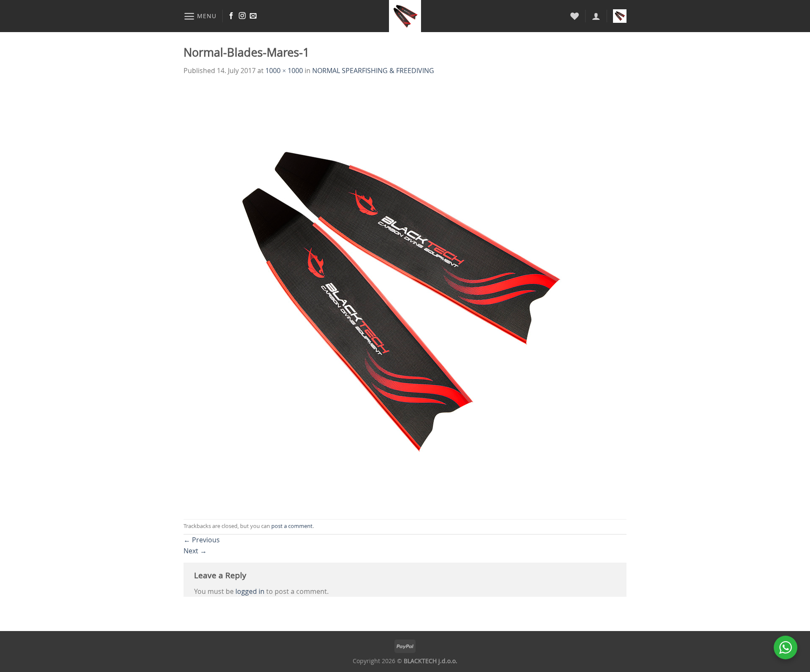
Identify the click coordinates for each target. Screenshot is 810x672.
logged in (250, 591)
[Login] (596, 16)
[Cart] (619, 16)
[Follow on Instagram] (242, 16)
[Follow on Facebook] (231, 16)
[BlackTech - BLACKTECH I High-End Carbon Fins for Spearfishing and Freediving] (405, 16)
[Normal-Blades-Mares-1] (394, 297)
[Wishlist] (574, 16)
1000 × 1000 (284, 70)
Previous (202, 539)
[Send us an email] (253, 16)
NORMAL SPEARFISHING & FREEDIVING (373, 70)
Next (195, 550)
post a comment (292, 526)
